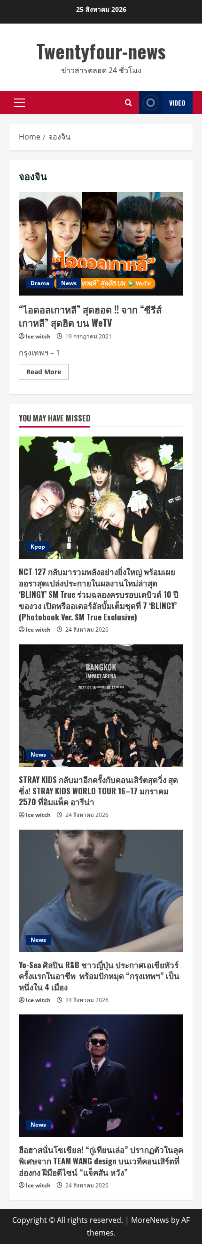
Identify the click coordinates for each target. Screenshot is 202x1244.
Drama (40, 283)
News (69, 283)
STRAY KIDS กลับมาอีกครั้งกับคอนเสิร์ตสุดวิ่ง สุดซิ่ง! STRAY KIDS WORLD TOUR (98, 791)
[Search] (128, 102)
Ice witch (38, 336)
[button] (19, 103)
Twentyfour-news (101, 51)
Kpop (38, 547)
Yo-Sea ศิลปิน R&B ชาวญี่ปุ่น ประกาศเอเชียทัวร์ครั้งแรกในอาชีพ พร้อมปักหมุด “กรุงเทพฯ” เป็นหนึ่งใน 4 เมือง (99, 976)
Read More (47, 373)
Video (177, 102)
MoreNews (150, 1220)
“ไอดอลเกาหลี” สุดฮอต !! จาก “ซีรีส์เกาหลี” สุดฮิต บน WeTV (101, 244)
